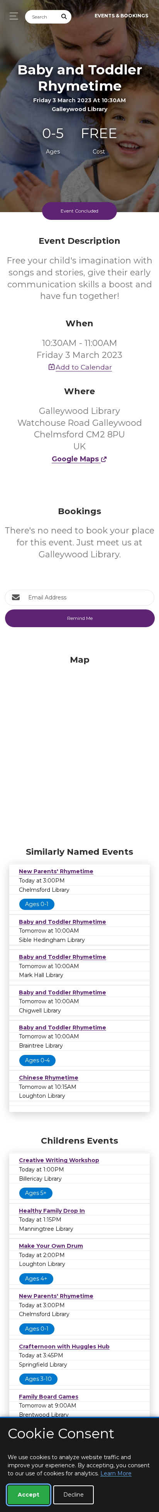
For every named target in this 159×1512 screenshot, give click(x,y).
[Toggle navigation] (12, 16)
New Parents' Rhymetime (56, 871)
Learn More (116, 1473)
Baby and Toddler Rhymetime (62, 921)
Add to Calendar (84, 367)
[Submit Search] (64, 17)
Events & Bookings (121, 16)
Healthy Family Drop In (52, 1210)
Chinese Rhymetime (48, 1077)
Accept (28, 1494)
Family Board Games (48, 1396)
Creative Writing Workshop (59, 1160)
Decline (73, 1494)
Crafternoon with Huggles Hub (64, 1346)
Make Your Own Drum (51, 1245)
